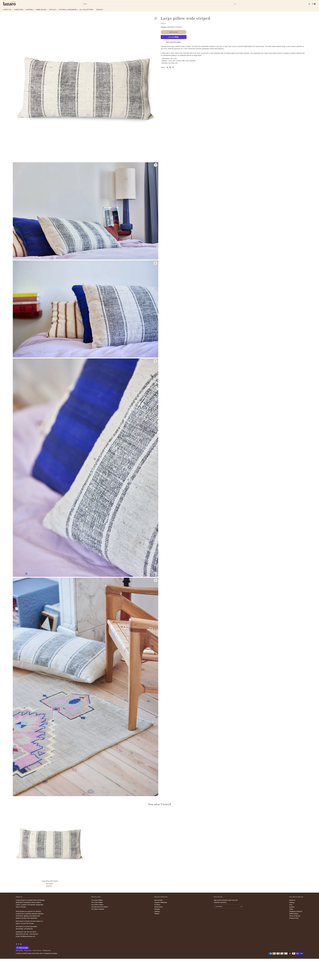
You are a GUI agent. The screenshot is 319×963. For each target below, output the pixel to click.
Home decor (41, 9)
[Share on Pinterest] (173, 67)
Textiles (52, 9)
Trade (291, 909)
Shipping (164, 27)
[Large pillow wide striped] (49, 843)
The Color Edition (97, 902)
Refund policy (293, 913)
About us (292, 900)
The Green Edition (97, 904)
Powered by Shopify (50, 953)
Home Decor (158, 907)
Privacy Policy (294, 918)
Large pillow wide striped (49, 881)
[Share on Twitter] (170, 67)
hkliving (291, 902)
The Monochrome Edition (99, 907)
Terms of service (37, 950)
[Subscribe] (241, 906)
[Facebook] (16, 944)
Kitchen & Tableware (68, 9)
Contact (99, 9)
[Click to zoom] (155, 18)
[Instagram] (20, 944)
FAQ (290, 904)
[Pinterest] (18, 944)
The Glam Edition (97, 900)
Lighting (29, 9)
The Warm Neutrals (97, 909)
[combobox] (159, 4)
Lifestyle (7, 9)
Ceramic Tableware (160, 902)
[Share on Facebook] (167, 67)
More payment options (173, 42)
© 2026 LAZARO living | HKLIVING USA (29, 953)
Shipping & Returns (295, 911)
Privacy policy (27, 950)
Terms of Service (294, 916)
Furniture (18, 9)
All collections (86, 9)
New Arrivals (158, 900)
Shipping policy (47, 950)
